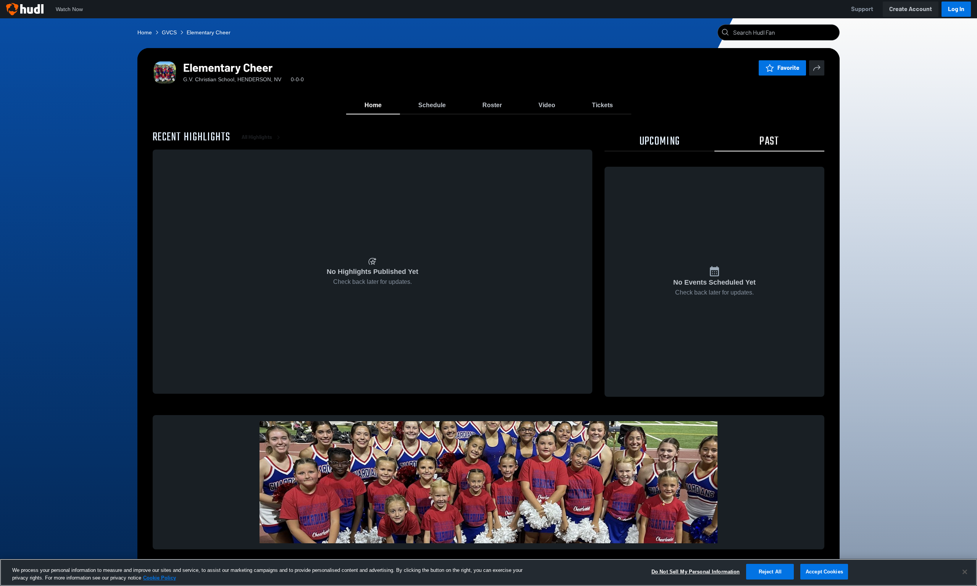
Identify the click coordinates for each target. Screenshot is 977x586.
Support (862, 9)
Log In (956, 9)
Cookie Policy (159, 578)
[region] (488, 572)
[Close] (964, 571)
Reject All (770, 572)
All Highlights (257, 137)
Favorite (788, 68)
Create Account (910, 9)
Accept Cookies (824, 572)
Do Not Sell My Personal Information (695, 572)
